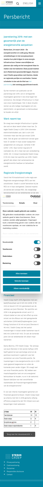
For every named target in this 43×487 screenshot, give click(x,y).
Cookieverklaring (13, 465)
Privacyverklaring (13, 462)
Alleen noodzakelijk (21, 288)
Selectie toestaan (21, 281)
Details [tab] (22, 203)
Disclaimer (11, 468)
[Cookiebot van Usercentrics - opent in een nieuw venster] (30, 196)
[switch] (37, 249)
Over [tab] (35, 203)
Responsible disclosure (15, 471)
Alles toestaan (21, 273)
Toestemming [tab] (8, 203)
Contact (9, 474)
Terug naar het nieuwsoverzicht (18, 434)
